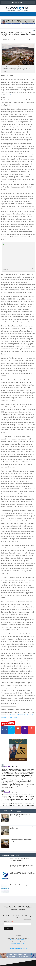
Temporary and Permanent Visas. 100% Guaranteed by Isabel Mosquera (21, 866)
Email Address (8, 921)
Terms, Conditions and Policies (18, 948)
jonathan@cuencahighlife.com (18, 939)
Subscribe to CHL (19, 2)
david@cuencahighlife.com (18, 943)
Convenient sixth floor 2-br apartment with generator (21, 840)
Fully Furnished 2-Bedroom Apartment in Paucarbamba (21, 827)
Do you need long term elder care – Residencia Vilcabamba (20, 859)
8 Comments (11, 40)
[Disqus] (18, 784)
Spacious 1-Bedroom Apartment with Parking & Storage (20, 815)
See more (19, 811)
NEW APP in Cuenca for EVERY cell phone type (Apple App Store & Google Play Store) (22, 872)
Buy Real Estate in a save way (18, 885)
